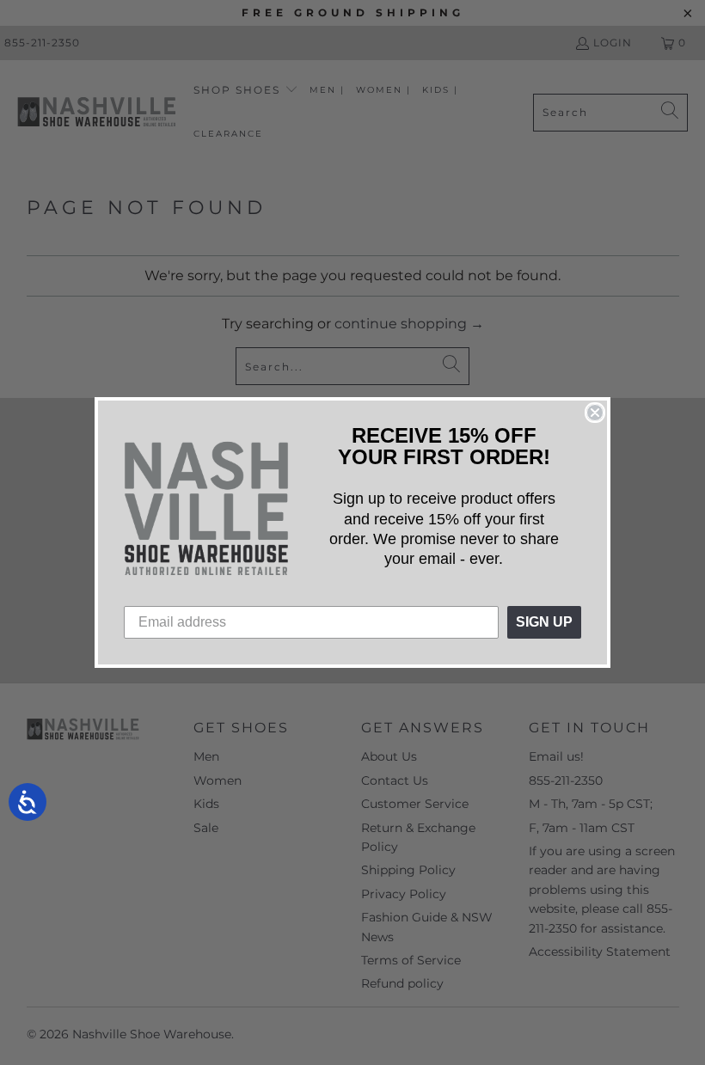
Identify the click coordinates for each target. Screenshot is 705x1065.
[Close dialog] (595, 412)
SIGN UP (544, 622)
